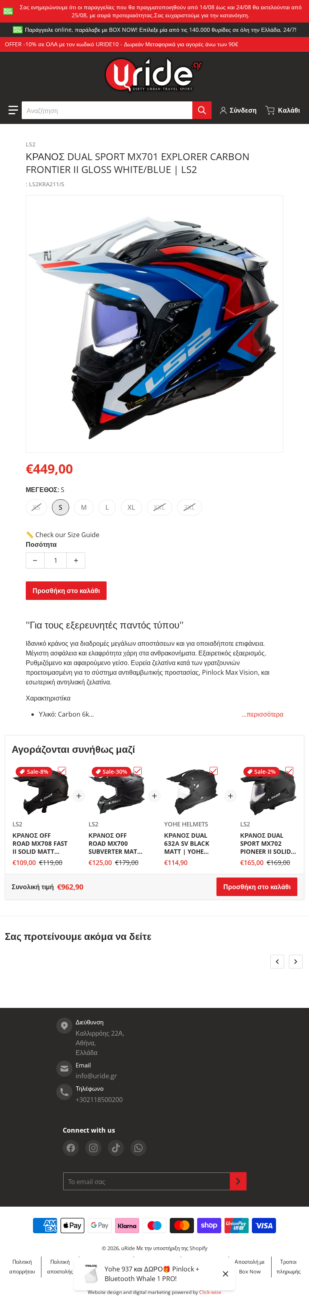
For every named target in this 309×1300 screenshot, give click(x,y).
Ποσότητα (41, 544)
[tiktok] (116, 1148)
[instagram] (93, 1148)
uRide (128, 1248)
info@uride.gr (96, 1075)
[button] (13, 110)
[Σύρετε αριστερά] (277, 961)
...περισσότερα (262, 714)
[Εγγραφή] (238, 1181)
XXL (159, 507)
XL (131, 507)
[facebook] (71, 1148)
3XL (189, 507)
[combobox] (116, 110)
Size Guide (83, 534)
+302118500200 (99, 1099)
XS (36, 507)
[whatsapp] (138, 1148)
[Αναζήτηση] (202, 110)
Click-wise (210, 1292)
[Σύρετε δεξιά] (296, 961)
